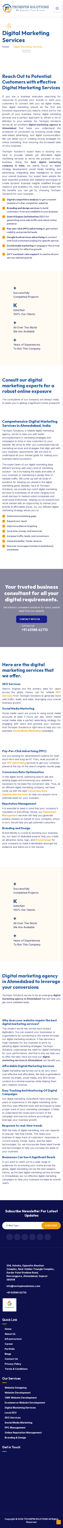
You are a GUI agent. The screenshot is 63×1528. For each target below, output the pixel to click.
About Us (10, 1333)
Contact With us (30, 619)
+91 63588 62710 (35, 629)
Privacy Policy (13, 1363)
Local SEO (11, 1412)
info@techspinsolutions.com (23, 1286)
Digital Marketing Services (20, 1407)
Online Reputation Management (23, 1432)
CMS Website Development (21, 1397)
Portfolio (10, 1348)
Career (9, 1343)
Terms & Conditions (16, 1368)
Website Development (18, 1392)
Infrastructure (13, 1338)
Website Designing (16, 1387)
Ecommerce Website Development (25, 1402)
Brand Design (43, 839)
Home (5, 46)
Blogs (8, 1353)
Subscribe (51, 1225)
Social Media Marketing (27, 730)
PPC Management (15, 1427)
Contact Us (11, 1358)
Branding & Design (15, 1437)
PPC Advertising (16, 762)
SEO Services (13, 1417)
